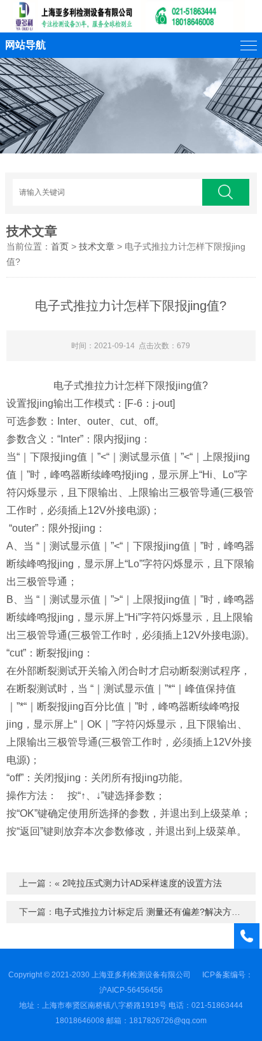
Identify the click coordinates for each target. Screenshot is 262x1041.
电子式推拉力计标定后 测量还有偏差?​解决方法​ (147, 912)
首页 (60, 246)
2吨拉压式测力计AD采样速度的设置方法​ (142, 883)
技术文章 (31, 231)
